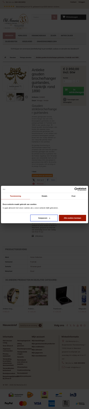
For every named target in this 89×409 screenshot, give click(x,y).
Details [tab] (44, 196)
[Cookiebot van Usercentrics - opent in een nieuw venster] (76, 189)
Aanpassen (42, 218)
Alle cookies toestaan (72, 218)
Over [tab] (73, 196)
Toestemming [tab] (15, 196)
